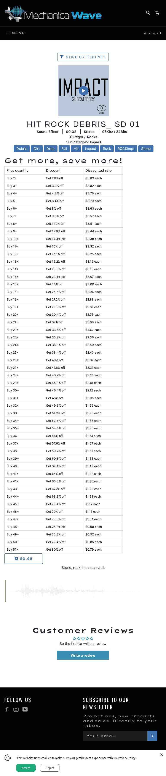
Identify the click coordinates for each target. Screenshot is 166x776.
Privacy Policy (127, 758)
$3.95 (26, 558)
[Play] (83, 90)
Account (153, 33)
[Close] (162, 754)
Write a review (83, 655)
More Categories (85, 57)
